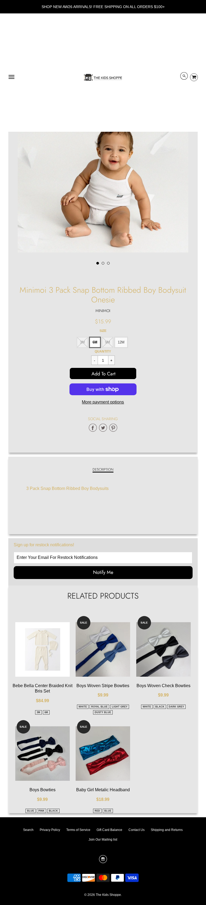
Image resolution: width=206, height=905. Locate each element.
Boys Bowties (43, 789)
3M (82, 342)
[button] (103, 373)
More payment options (103, 402)
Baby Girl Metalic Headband (103, 789)
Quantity (103, 351)
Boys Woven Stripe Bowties (102, 685)
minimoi (102, 310)
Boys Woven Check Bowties (163, 685)
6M (95, 342)
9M (107, 342)
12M (121, 342)
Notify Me (103, 572)
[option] (103, 166)
